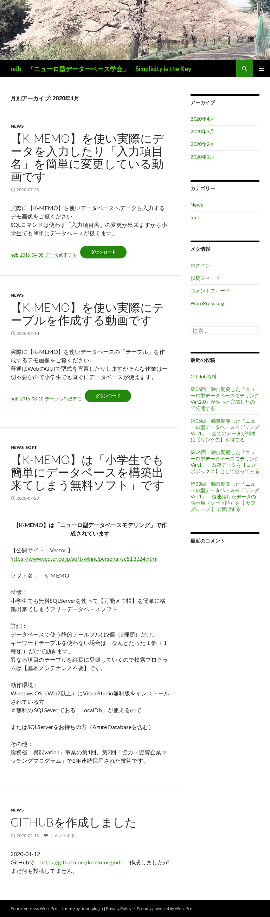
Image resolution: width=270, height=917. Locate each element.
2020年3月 (202, 131)
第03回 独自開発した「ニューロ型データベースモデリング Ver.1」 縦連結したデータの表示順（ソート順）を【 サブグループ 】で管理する (225, 496)
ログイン (200, 265)
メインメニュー (261, 68)
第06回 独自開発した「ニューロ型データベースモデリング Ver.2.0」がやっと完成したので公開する (225, 398)
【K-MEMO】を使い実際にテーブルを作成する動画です (87, 313)
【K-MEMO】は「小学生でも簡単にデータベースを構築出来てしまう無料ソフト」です (88, 472)
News (17, 126)
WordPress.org (207, 303)
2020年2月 (202, 144)
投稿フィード (205, 278)
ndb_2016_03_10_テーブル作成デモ (46, 399)
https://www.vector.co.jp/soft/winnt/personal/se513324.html (84, 558)
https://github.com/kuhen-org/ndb (82, 862)
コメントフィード (210, 291)
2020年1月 (202, 157)
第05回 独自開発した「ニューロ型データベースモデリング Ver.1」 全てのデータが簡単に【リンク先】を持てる (225, 430)
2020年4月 (202, 119)
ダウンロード (103, 252)
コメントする (62, 835)
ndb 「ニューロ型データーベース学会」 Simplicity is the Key (101, 69)
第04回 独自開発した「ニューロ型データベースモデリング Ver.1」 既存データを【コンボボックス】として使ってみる (225, 461)
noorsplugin (92, 908)
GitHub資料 (204, 376)
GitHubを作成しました (74, 822)
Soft (31, 447)
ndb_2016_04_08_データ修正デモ (44, 255)
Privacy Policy (118, 908)
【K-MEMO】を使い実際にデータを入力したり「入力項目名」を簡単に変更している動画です (87, 157)
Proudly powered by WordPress (167, 908)
